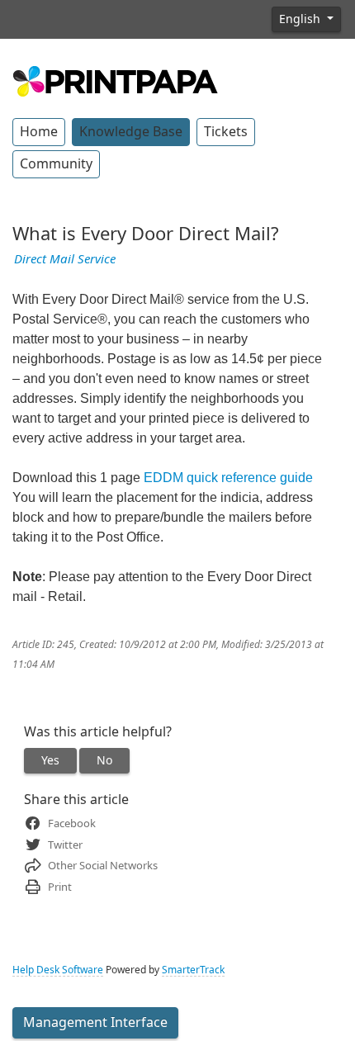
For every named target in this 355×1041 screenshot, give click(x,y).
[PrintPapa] (115, 79)
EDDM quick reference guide (228, 478)
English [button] (301, 19)
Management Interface (95, 1022)
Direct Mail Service (65, 259)
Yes (50, 760)
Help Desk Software (57, 970)
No (104, 760)
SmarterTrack (193, 970)
